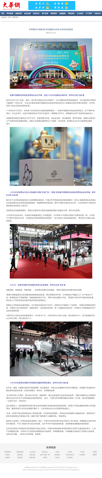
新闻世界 (19, 13)
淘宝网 (57, 457)
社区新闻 (55, 18)
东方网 (70, 452)
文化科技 (80, 13)
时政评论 (36, 13)
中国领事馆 (7, 452)
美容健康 (46, 18)
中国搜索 (82, 455)
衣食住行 (97, 13)
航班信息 (45, 452)
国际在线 (32, 455)
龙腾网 (95, 455)
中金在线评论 (70, 455)
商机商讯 (71, 13)
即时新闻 (10, 13)
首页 (2, 13)
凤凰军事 (32, 457)
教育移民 (54, 13)
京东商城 (70, 457)
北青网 (95, 452)
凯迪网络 (57, 455)
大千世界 (89, 13)
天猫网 (45, 457)
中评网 (82, 452)
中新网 (57, 452)
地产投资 (45, 13)
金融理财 (62, 13)
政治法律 (27, 13)
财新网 (7, 455)
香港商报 (20, 455)
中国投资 (20, 457)
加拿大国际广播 (45, 455)
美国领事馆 (19, 452)
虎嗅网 (7, 457)
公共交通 (32, 452)
